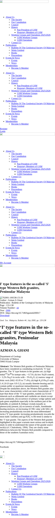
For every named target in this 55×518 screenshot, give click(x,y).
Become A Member (20, 68)
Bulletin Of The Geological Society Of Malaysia (32, 47)
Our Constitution (18, 22)
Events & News (13, 58)
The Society (16, 19)
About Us (10, 17)
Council (14, 25)
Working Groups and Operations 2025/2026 (30, 35)
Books (14, 53)
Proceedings (16, 55)
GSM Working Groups (27, 37)
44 (17, 308)
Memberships (12, 65)
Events (14, 60)
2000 (8, 310)
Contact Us (16, 42)
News (13, 63)
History (14, 27)
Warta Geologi (17, 50)
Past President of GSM (27, 30)
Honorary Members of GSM (29, 32)
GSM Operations (24, 40)
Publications (11, 45)
